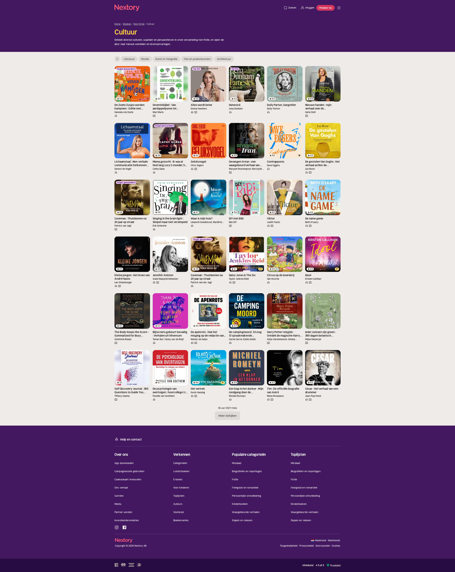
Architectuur (224, 59)
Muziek (145, 59)
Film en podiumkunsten (197, 59)
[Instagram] (116, 527)
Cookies (336, 545)
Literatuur (129, 59)
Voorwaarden (322, 545)
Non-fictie (139, 24)
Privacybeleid (306, 545)
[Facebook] (124, 527)
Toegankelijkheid (289, 545)
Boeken (127, 24)
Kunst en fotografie (167, 59)
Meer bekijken (227, 415)
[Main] (339, 8)
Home (117, 24)
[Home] (197, 8)
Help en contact (131, 439)
